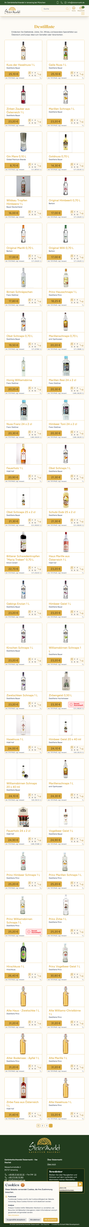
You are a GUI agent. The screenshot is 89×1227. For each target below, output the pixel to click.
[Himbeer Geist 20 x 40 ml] (65, 725)
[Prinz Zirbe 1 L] (65, 904)
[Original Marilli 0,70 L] (23, 233)
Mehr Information (13, 1215)
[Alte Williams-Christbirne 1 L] (65, 996)
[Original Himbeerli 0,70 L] (65, 186)
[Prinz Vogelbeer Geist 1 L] (65, 952)
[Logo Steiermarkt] (12, 10)
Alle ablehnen (35, 1220)
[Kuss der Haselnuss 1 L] (23, 50)
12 (35, 76)
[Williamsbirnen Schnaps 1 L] (65, 633)
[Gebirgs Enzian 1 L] (23, 589)
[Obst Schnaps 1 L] (65, 454)
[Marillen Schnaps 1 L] (65, 94)
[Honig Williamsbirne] (23, 365)
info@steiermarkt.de (16, 1180)
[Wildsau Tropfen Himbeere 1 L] (23, 186)
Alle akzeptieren (50, 1220)
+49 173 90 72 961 (16, 1177)
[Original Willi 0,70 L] (65, 233)
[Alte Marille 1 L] (65, 1044)
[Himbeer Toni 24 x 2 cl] (65, 410)
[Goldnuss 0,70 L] (65, 142)
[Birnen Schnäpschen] (23, 277)
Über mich (51, 1164)
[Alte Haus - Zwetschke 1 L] (23, 996)
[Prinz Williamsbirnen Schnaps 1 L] (23, 904)
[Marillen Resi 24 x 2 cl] (65, 365)
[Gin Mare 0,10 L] (23, 142)
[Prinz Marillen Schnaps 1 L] (65, 860)
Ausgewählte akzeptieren (16, 1220)
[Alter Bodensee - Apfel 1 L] (23, 1044)
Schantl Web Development (69, 1224)
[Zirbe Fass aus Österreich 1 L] (23, 1087)
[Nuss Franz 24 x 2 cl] (23, 410)
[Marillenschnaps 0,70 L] (65, 321)
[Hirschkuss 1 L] (23, 952)
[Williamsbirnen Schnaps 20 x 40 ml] (23, 769)
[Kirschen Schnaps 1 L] (23, 633)
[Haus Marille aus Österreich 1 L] (65, 542)
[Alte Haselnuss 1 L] (65, 1087)
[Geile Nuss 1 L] (65, 50)
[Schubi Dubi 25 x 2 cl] (65, 498)
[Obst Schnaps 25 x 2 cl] (23, 498)
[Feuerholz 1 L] (23, 454)
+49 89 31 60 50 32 (16, 1174)
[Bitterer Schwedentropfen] (23, 542)
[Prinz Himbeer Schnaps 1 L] (23, 860)
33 (35, 1174)
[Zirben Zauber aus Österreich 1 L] (23, 94)
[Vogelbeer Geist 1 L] (65, 816)
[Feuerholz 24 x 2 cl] (23, 816)
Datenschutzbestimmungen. (63, 1190)
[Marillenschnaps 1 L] (65, 769)
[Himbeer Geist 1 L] (65, 589)
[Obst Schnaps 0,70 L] (23, 321)
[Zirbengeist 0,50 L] (65, 681)
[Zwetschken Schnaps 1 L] (23, 681)
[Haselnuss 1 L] (23, 725)
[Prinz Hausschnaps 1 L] (65, 277)
